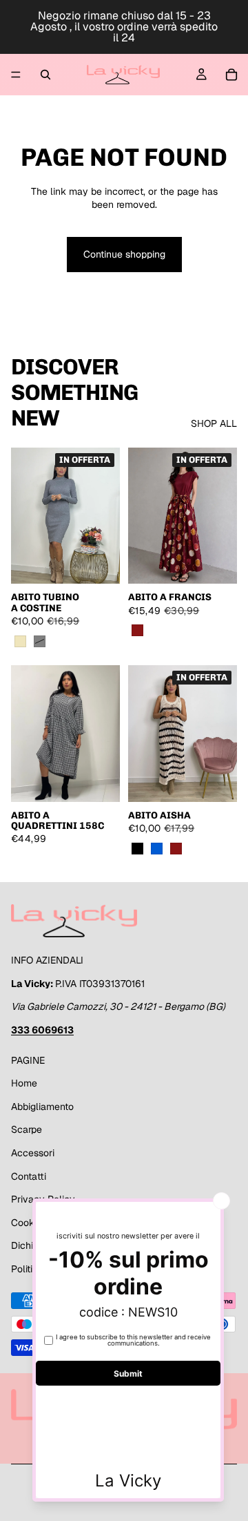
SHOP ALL (214, 423)
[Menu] (16, 74)
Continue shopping (124, 254)
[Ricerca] (45, 74)
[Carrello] (231, 74)
